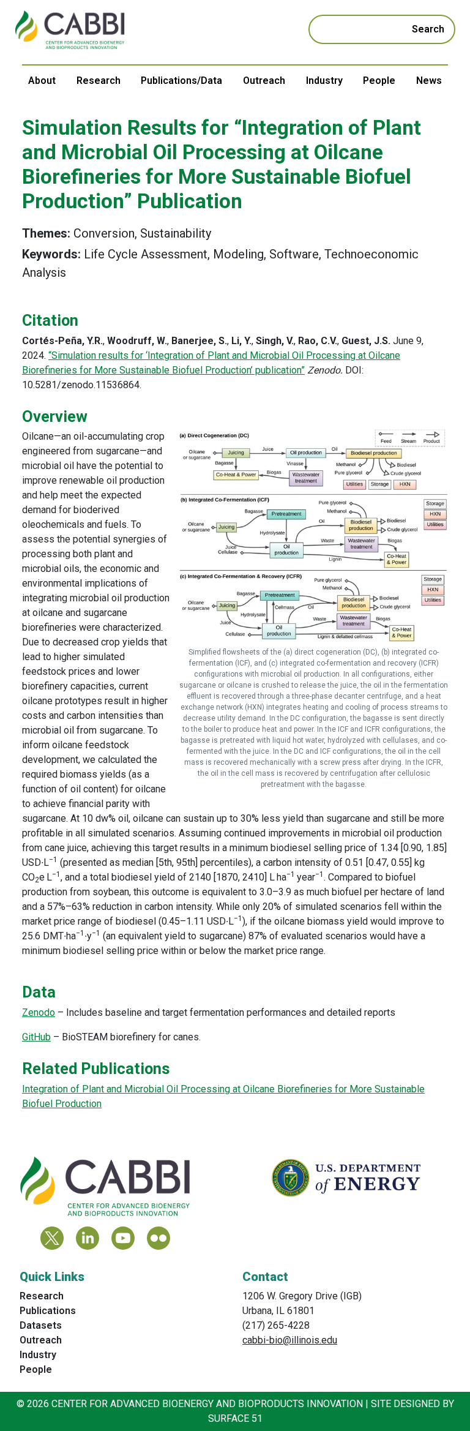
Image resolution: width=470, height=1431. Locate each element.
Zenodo (38, 1012)
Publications (48, 1310)
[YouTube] (123, 1238)
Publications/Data (181, 80)
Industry (324, 80)
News (429, 80)
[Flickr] (158, 1238)
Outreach (264, 80)
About (42, 80)
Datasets (41, 1325)
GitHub (36, 1037)
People (379, 80)
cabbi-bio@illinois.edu (289, 1340)
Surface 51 (235, 1418)
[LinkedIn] (87, 1238)
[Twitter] (52, 1238)
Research (98, 80)
